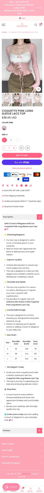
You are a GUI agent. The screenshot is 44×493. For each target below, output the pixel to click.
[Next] (40, 66)
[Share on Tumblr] (17, 185)
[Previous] (4, 66)
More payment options (22, 168)
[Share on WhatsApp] (31, 185)
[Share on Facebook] (3, 185)
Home (4, 32)
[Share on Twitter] (7, 185)
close (40, 8)
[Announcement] (19, 8)
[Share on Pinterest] (12, 185)
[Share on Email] (26, 185)
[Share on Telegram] (21, 185)
